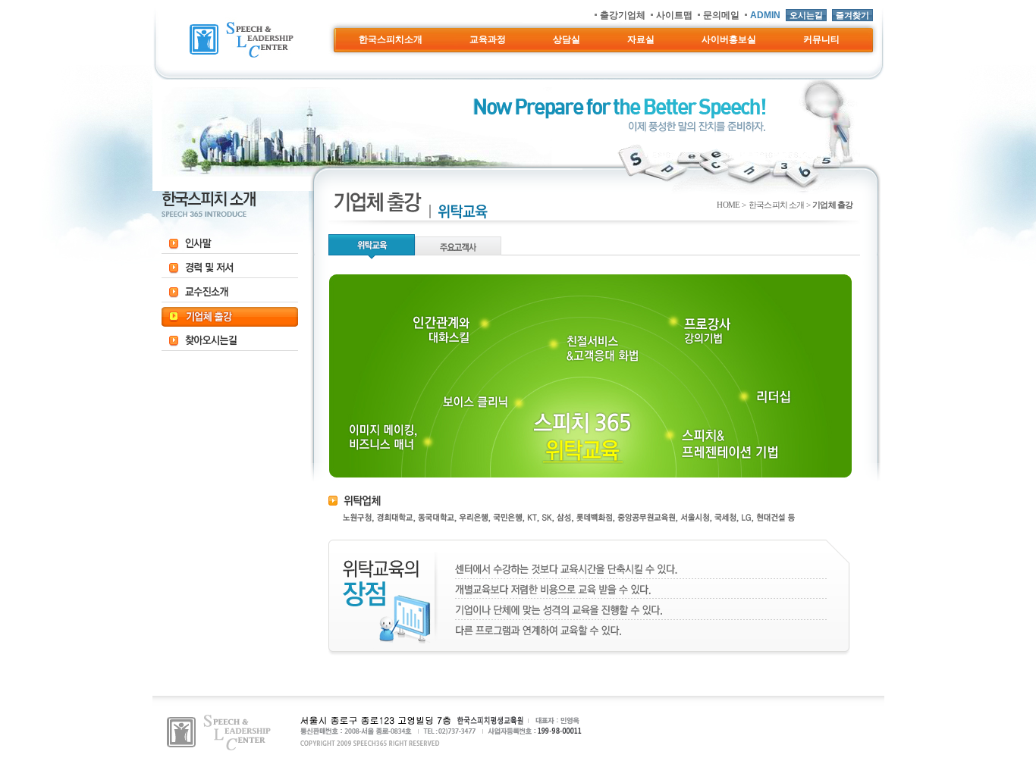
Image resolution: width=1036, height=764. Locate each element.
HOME (728, 204)
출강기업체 (622, 15)
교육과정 (487, 39)
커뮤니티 (821, 39)
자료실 (641, 39)
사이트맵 (674, 15)
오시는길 (806, 15)
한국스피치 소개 (777, 204)
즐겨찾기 (852, 15)
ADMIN (765, 15)
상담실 (566, 39)
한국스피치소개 (390, 39)
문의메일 (721, 15)
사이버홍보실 (729, 39)
